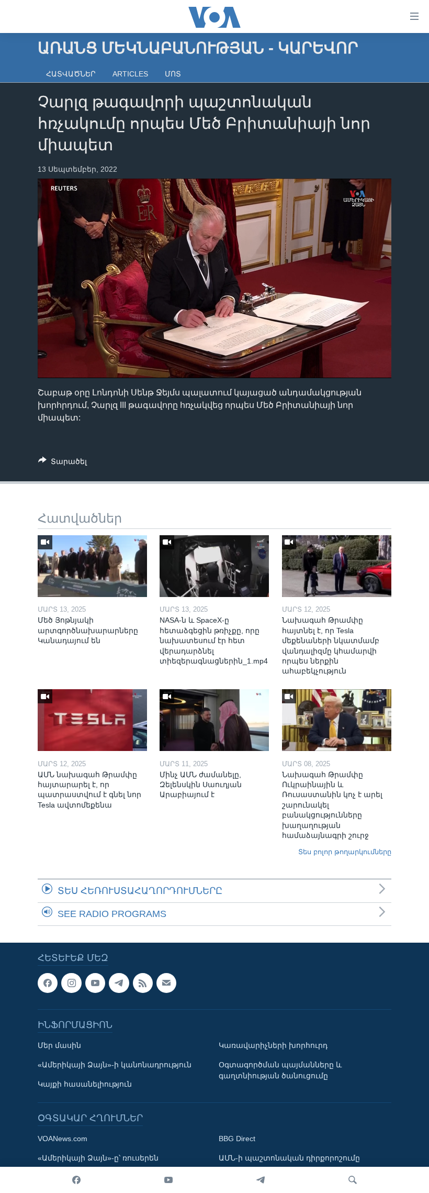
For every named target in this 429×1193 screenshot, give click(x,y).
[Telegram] (260, 1180)
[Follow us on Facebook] (48, 983)
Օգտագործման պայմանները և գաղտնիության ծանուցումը (280, 1070)
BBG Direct (237, 1138)
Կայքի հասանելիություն (85, 1084)
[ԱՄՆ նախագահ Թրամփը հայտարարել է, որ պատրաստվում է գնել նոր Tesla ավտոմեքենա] (92, 720)
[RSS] (143, 983)
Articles (130, 74)
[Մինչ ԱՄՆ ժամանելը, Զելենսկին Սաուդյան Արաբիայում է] (214, 720)
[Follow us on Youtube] (95, 983)
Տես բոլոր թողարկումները (344, 852)
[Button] (62, 463)
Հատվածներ (71, 74)
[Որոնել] (352, 1180)
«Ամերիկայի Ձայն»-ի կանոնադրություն (114, 1065)
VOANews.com (62, 1138)
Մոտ (173, 74)
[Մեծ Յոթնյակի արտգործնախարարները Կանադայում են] (92, 566)
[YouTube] (168, 1180)
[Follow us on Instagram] (71, 983)
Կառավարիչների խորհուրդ (273, 1045)
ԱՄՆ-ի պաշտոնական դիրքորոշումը (289, 1158)
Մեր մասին (59, 1045)
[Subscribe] (166, 983)
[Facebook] (76, 1180)
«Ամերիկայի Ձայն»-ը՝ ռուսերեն (98, 1158)
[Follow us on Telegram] (119, 983)
